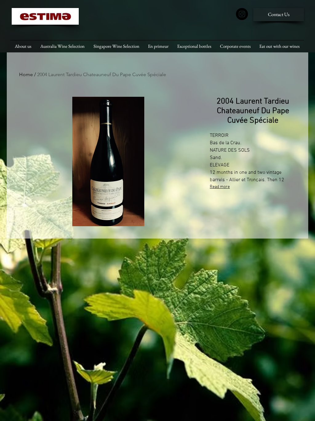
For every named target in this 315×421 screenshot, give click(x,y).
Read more (220, 187)
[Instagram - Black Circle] (242, 14)
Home (26, 74)
